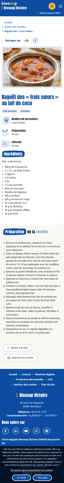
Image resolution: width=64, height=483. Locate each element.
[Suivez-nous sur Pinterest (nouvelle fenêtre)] (46, 431)
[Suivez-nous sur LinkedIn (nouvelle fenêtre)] (15, 431)
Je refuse (21, 477)
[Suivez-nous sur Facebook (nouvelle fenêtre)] (5, 431)
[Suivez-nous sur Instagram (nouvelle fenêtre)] (36, 431)
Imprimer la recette (22, 357)
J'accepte (42, 477)
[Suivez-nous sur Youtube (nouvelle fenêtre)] (26, 431)
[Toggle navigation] (60, 7)
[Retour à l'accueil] (9, 3)
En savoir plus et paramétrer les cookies (32, 470)
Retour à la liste (19, 347)
